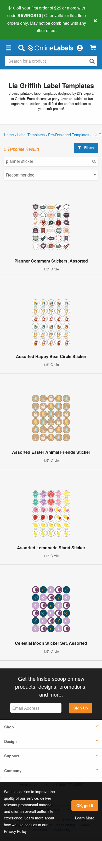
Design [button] (10, 741)
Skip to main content (19, 26)
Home (9, 134)
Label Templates (31, 134)
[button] (8, 47)
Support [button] (11, 755)
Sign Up (80, 708)
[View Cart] (93, 48)
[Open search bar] (21, 47)
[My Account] (79, 47)
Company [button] (12, 770)
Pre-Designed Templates (68, 134)
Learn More (84, 817)
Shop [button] (9, 726)
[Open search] (92, 61)
